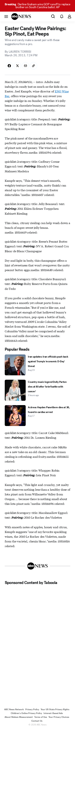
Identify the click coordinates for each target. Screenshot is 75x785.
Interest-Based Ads (53, 713)
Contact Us (36, 720)
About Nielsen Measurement (19, 717)
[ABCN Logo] (21, 16)
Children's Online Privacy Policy (26, 713)
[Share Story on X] (17, 65)
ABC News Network (14, 709)
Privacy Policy (32, 709)
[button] (6, 16)
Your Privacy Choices (58, 717)
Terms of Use (40, 717)
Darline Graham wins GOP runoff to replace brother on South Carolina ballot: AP (37, 5)
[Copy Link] (33, 65)
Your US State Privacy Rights (55, 709)
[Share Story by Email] (25, 65)
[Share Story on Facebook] (9, 65)
